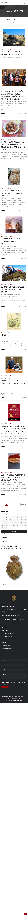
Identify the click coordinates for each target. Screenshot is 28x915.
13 (21, 520)
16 (6, 522)
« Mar (2, 533)
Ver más (3, 63)
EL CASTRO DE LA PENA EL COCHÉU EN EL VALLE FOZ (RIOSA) (12, 289)
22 (3, 525)
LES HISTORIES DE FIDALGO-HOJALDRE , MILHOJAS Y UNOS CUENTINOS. (13, 477)
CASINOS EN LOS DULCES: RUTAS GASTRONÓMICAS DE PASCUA (13, 193)
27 (21, 525)
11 (14, 520)
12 (17, 520)
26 (17, 525)
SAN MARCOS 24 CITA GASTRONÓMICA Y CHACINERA (10, 241)
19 (17, 522)
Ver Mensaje (4, 584)
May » (5, 533)
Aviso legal (5, 630)
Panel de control (6, 645)
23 (6, 525)
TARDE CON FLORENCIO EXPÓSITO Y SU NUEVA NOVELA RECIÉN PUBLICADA (13, 380)
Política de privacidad (7, 633)
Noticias (13, 49)
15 (3, 522)
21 (25, 522)
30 (6, 528)
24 (10, 525)
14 (25, 520)
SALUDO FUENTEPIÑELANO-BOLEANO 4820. (14, 615)
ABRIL (3, 335)
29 (3, 528)
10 (10, 520)
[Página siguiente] (13, 504)
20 (21, 522)
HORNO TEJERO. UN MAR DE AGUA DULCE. (13, 619)
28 (25, 525)
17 (10, 522)
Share (14, 22)
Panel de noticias (6, 648)
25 (14, 525)
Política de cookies (7, 636)
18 (14, 522)
